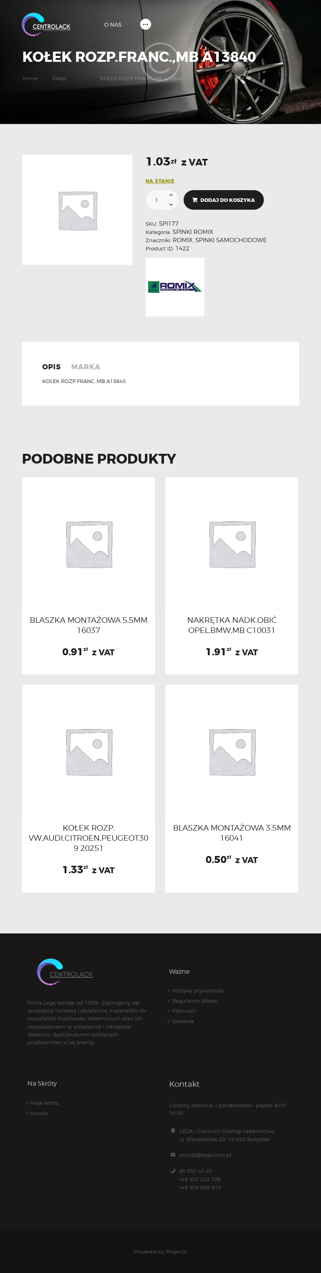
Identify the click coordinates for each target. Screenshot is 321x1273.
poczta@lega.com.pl (205, 1155)
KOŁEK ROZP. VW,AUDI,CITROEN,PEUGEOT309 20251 (88, 838)
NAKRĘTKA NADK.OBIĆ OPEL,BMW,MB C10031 (232, 625)
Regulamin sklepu (195, 1001)
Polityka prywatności (198, 990)
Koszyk (39, 1113)
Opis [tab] (51, 367)
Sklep (59, 78)
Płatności (183, 1011)
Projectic (177, 1251)
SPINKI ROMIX (193, 232)
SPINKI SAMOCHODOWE (231, 240)
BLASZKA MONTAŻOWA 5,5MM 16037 (89, 625)
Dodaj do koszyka (227, 200)
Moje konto (45, 1103)
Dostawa (183, 1021)
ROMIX (183, 240)
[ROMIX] (175, 287)
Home (30, 78)
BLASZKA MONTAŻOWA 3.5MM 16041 (232, 833)
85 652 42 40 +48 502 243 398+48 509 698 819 (200, 1179)
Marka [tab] (86, 367)
